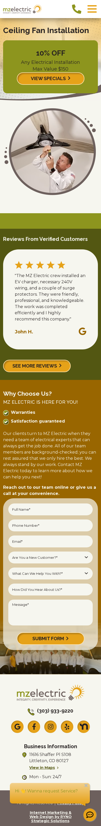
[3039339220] (76, 9)
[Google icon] (17, 727)
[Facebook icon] (34, 727)
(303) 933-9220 (55, 711)
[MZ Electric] (22, 8)
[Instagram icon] (50, 727)
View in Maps (42, 767)
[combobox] (50, 557)
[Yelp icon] (67, 727)
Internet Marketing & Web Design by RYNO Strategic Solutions (51, 816)
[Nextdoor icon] (83, 727)
